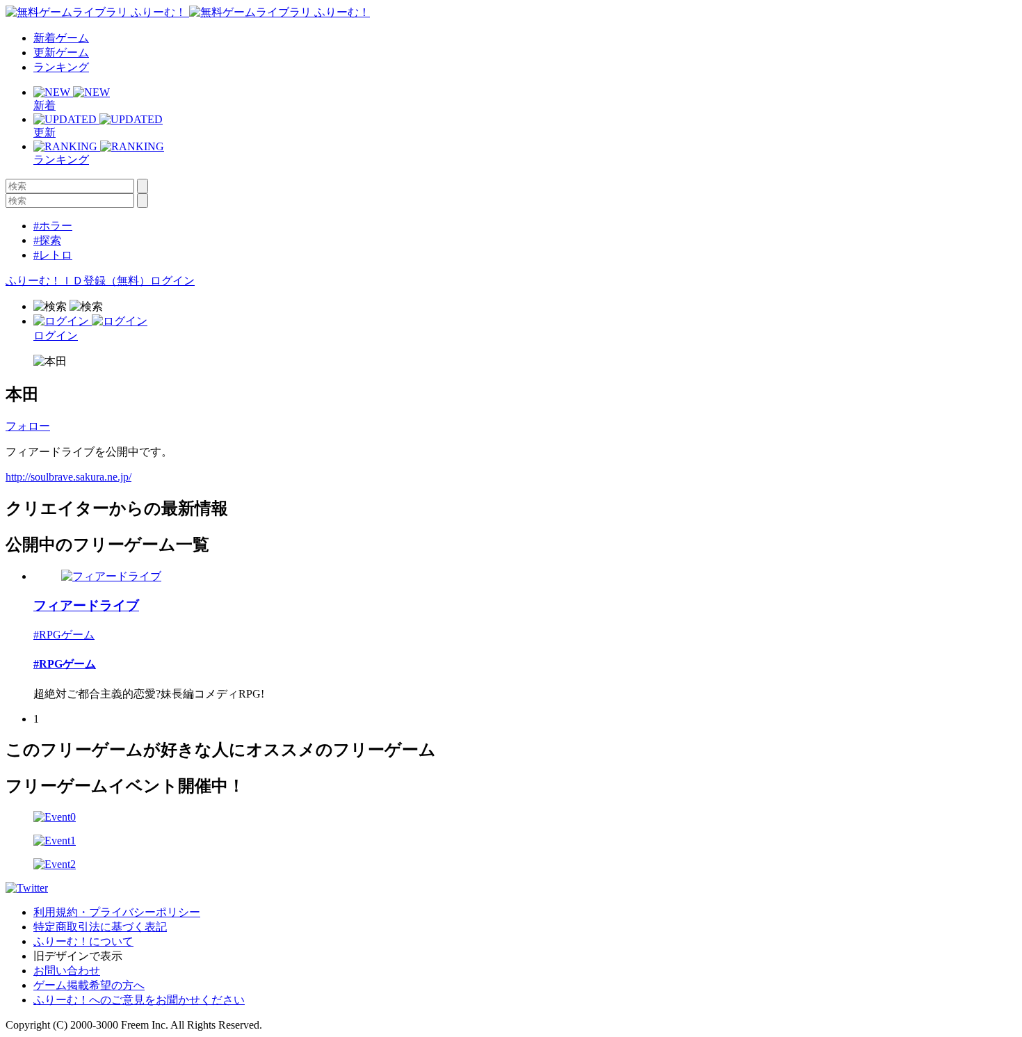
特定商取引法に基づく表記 (100, 927)
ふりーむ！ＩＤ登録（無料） (78, 281)
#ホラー (52, 226)
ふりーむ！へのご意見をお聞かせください (139, 1000)
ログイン (172, 281)
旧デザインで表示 (77, 956)
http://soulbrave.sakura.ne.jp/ (68, 477)
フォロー (28, 426)
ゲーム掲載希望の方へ (89, 985)
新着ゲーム (61, 38)
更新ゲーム (61, 52)
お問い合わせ (66, 970)
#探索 (47, 240)
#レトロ (52, 255)
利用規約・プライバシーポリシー (116, 912)
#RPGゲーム (64, 635)
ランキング (61, 67)
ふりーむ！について (83, 941)
